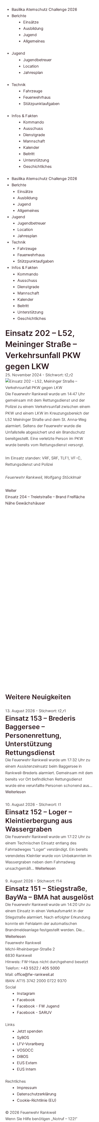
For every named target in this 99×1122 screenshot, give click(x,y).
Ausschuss (33, 128)
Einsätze (31, 22)
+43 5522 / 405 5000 (40, 968)
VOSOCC (25, 1050)
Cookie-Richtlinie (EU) (36, 1100)
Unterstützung (36, 160)
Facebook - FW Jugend (38, 1006)
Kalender (31, 147)
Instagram (26, 993)
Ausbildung (33, 28)
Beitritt (29, 153)
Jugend (30, 34)
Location (31, 66)
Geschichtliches (37, 166)
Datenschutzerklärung (36, 1094)
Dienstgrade (34, 134)
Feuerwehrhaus (37, 97)
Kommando (33, 122)
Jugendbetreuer (37, 60)
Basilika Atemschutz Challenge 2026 (44, 9)
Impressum (27, 1087)
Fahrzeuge (32, 91)
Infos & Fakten (25, 115)
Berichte (19, 15)
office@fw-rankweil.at (34, 974)
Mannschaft (34, 141)
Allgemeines (34, 41)
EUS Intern (26, 1069)
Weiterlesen (15, 792)
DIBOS (22, 1056)
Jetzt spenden (30, 1031)
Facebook (26, 999)
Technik (19, 84)
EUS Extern (27, 1063)
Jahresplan (33, 72)
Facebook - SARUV (34, 1012)
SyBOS (23, 1037)
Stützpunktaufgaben (41, 103)
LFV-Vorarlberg (30, 1044)
